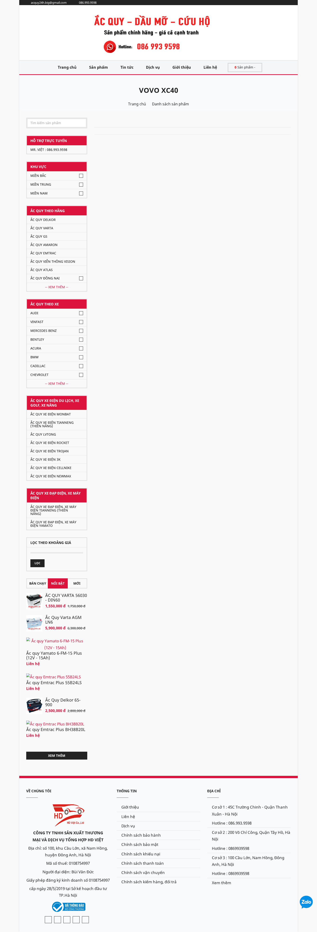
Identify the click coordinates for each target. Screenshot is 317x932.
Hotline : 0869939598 (230, 848)
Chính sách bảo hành (141, 835)
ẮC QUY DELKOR (43, 219)
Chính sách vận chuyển (143, 872)
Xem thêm (56, 755)
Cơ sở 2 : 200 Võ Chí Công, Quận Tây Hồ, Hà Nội (251, 836)
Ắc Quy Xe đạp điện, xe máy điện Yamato (53, 523)
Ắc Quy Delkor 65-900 (63, 702)
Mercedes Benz (43, 330)
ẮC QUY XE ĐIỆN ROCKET (49, 442)
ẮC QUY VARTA (41, 228)
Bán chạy (37, 583)
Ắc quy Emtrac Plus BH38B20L (55, 729)
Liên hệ (210, 67)
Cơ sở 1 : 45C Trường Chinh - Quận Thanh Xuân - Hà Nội (250, 810)
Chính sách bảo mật (139, 844)
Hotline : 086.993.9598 (232, 823)
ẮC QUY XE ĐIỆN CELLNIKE (50, 467)
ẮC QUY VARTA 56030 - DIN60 (66, 597)
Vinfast (36, 322)
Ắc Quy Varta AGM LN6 (63, 620)
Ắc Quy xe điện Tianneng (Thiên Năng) (52, 424)
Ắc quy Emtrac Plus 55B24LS (54, 682)
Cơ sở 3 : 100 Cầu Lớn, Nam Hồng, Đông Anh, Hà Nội (248, 861)
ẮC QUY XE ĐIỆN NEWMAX (50, 476)
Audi (34, 313)
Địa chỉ (214, 791)
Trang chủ (67, 67)
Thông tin (127, 791)
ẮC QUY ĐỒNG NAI (45, 278)
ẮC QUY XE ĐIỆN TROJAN (49, 451)
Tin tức (126, 67)
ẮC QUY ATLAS (41, 270)
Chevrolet (39, 374)
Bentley (37, 339)
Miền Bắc (38, 175)
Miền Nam (39, 193)
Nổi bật (58, 583)
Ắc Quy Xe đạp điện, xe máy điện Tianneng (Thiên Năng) (53, 510)
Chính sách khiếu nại (140, 854)
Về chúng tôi (38, 791)
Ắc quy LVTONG (43, 434)
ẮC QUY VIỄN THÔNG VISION (52, 261)
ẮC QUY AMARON (44, 244)
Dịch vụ (153, 67)
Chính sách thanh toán (142, 863)
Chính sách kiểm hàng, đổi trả (149, 881)
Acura (35, 348)
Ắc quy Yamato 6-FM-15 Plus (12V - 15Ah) (54, 655)
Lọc (37, 563)
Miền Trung (40, 184)
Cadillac (37, 366)
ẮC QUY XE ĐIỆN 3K (45, 459)
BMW (34, 357)
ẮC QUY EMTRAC (43, 253)
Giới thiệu (181, 67)
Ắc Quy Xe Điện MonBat (50, 414)
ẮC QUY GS (38, 236)
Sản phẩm (98, 67)
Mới (76, 583)
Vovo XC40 (158, 90)
